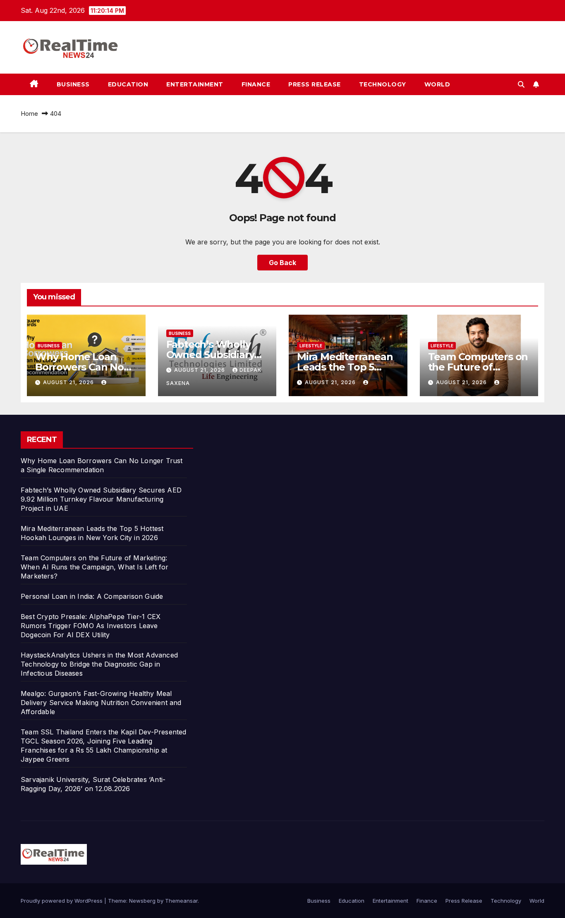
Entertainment (194, 84)
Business (73, 84)
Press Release (314, 84)
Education (128, 84)
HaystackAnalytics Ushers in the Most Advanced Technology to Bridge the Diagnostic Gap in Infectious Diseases (99, 664)
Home (29, 113)
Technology (382, 84)
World (437, 84)
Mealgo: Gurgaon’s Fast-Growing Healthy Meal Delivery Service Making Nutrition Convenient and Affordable (101, 702)
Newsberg (142, 900)
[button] (521, 84)
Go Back (282, 262)
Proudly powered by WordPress (62, 900)
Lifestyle (310, 345)
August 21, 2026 (69, 382)
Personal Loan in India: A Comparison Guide (93, 596)
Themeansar (181, 900)
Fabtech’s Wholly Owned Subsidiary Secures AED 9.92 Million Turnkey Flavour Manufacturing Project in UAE (101, 499)
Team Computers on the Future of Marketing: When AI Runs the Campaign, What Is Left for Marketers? (95, 567)
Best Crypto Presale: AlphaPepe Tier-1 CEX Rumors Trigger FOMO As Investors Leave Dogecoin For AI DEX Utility (90, 625)
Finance (256, 84)
